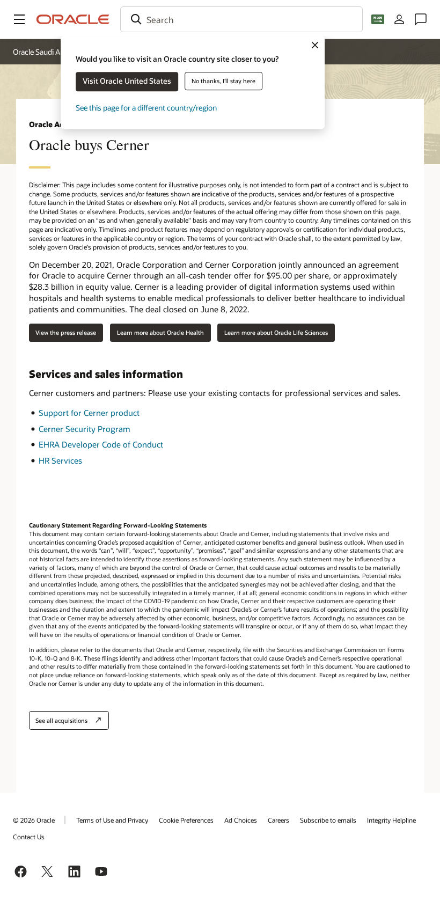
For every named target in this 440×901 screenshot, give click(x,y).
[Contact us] (420, 19)
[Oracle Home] (73, 19)
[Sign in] (399, 19)
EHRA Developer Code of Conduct (101, 444)
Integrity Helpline (391, 820)
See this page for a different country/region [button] (146, 107)
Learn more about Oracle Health (160, 332)
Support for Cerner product (89, 412)
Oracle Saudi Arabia (44, 52)
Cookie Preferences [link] (186, 820)
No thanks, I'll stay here (223, 81)
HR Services (60, 460)
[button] (19, 19)
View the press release (65, 332)
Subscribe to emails (328, 820)
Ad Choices (240, 820)
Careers (278, 820)
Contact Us (29, 836)
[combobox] (241, 19)
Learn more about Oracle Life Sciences (276, 332)
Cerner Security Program (84, 428)
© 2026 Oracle (34, 820)
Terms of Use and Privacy (112, 820)
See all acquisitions (61, 720)
